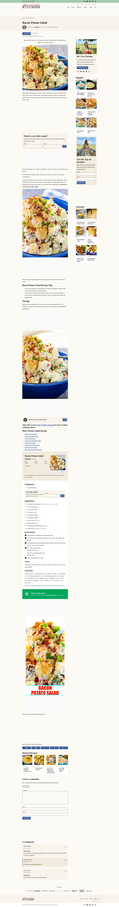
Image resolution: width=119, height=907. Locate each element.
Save (64, 146)
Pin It (65, 419)
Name (25, 143)
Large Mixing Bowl (32, 487)
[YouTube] (87, 1)
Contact (91, 898)
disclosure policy (40, 36)
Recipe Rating (25, 785)
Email (45, 143)
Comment (25, 790)
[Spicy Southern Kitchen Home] (31, 6)
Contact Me (94, 4)
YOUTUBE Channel (45, 425)
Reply (66, 846)
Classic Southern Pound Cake (91, 241)
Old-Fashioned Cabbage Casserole (91, 113)
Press (89, 4)
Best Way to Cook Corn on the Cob (91, 94)
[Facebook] (90, 1)
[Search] (95, 7)
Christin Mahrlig (30, 27)
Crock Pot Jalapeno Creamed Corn (27, 769)
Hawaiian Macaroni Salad (61, 769)
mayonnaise (34, 507)
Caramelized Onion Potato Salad (33, 449)
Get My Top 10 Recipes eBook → (28, 1)
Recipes (72, 7)
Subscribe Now (81, 182)
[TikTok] (95, 1)
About (78, 4)
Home (68, 7)
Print (62, 472)
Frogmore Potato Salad (31, 447)
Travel (86, 4)
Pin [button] (57, 472)
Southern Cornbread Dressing (80, 113)
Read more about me (82, 67)
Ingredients (79, 7)
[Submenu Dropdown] (87, 7)
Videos (82, 4)
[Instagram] (84, 1)
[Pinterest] (92, 1)
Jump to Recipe (26, 33)
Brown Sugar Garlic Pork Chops (80, 260)
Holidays (91, 7)
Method (85, 7)
